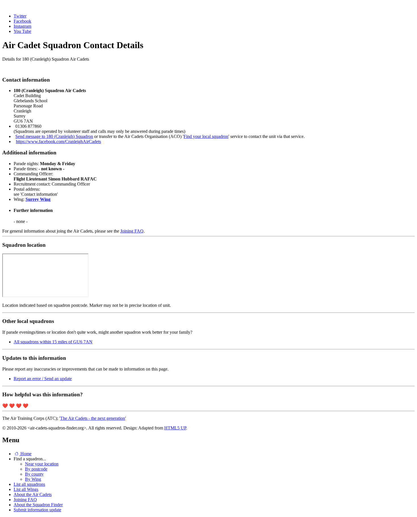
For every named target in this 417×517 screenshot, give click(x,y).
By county (34, 474)
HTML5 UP (175, 427)
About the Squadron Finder (38, 504)
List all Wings (26, 489)
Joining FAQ (132, 231)
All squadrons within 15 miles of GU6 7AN (53, 341)
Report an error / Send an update (43, 378)
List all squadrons (29, 484)
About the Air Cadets (33, 494)
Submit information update (37, 509)
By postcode (36, 469)
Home (25, 453)
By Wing (33, 479)
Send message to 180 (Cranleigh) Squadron (54, 136)
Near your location (41, 463)
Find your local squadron (206, 136)
